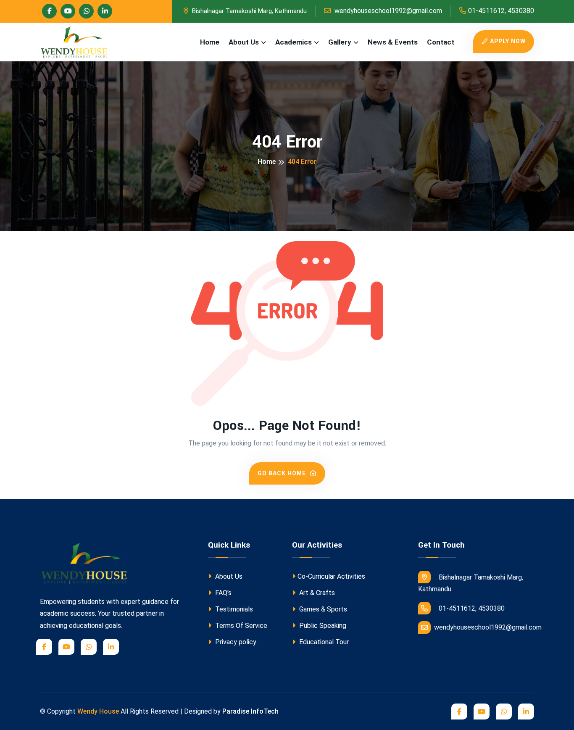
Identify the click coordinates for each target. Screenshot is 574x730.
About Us (244, 42)
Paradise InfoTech (250, 711)
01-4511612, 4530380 (501, 11)
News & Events (393, 42)
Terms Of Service (240, 626)
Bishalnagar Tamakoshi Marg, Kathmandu (248, 11)
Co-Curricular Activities (331, 576)
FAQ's (222, 593)
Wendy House (98, 711)
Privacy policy (234, 642)
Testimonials (233, 609)
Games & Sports (322, 609)
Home (209, 42)
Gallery (339, 42)
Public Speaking (322, 626)
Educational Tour (323, 642)
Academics (293, 42)
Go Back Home (283, 473)
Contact (440, 42)
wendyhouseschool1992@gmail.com (387, 11)
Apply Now (508, 41)
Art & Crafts (316, 593)
